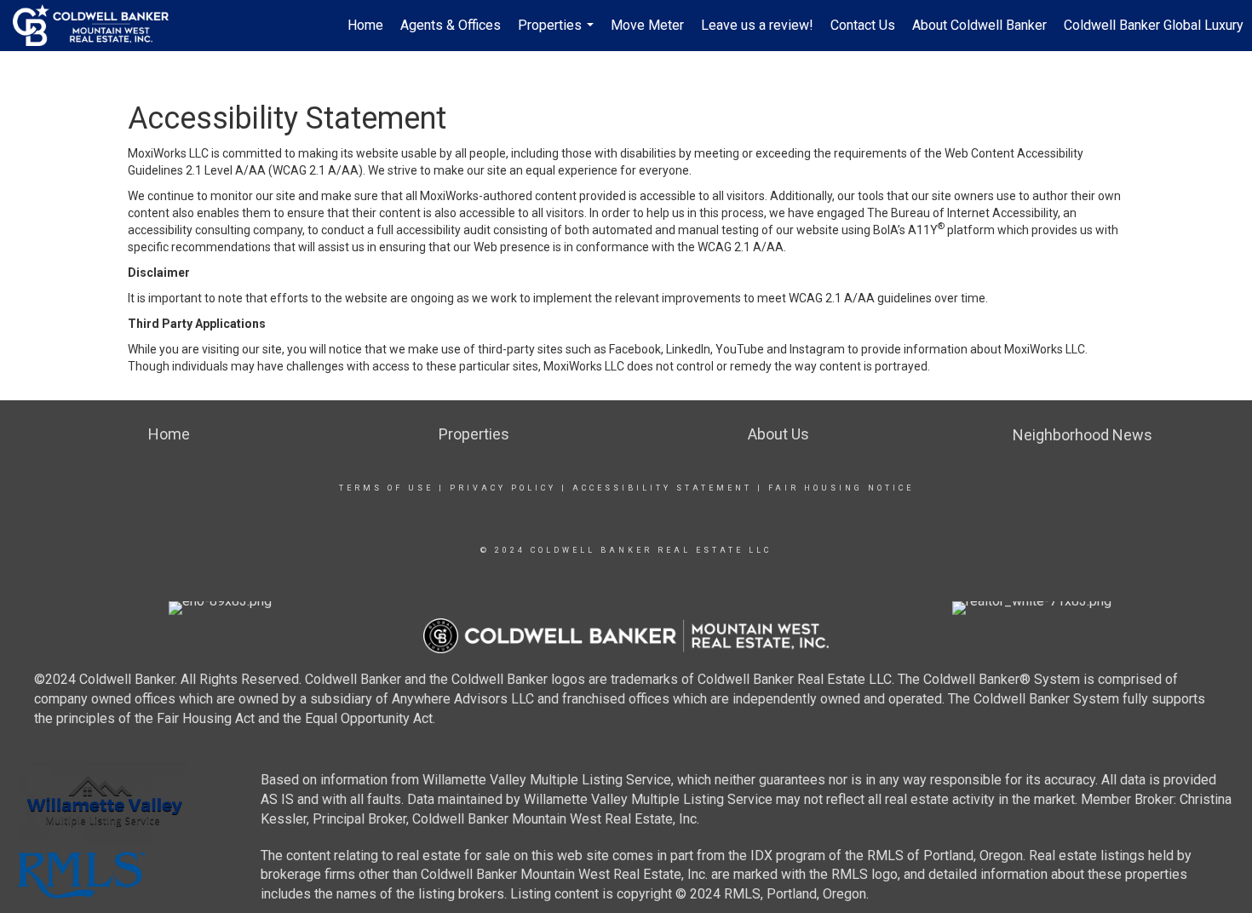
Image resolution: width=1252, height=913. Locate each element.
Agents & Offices (450, 25)
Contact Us (862, 25)
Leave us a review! (757, 25)
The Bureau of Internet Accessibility (962, 213)
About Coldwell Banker (979, 25)
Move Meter (647, 25)
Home (365, 25)
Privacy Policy (503, 488)
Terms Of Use (386, 488)
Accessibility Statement (662, 488)
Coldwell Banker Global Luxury (1153, 25)
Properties (558, 34)
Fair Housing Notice (841, 488)
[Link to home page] (99, 25)
